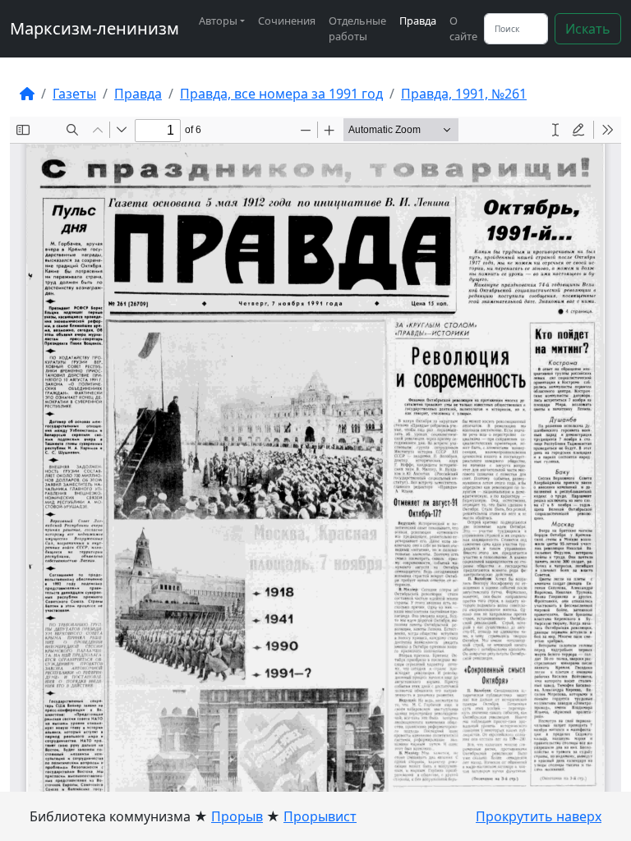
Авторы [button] (218, 20)
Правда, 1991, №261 (464, 94)
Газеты (74, 94)
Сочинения (287, 20)
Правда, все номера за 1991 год (281, 94)
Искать (587, 29)
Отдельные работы (357, 28)
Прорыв (237, 816)
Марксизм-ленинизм (94, 28)
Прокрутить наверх (538, 816)
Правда (417, 20)
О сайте (463, 28)
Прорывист (320, 816)
